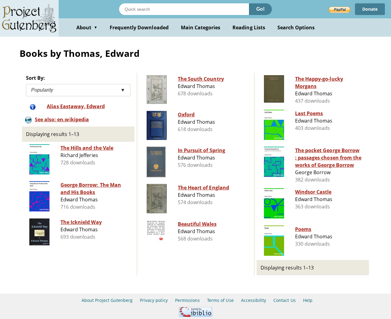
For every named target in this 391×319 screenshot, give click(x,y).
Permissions (187, 300)
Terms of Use (220, 300)
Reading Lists (248, 27)
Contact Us (284, 300)
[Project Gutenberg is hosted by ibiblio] (195, 315)
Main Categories (201, 27)
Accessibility (253, 300)
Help (307, 300)
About (86, 27)
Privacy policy (154, 300)
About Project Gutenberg (107, 300)
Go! (260, 9)
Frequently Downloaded (139, 27)
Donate (370, 9)
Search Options (296, 27)
